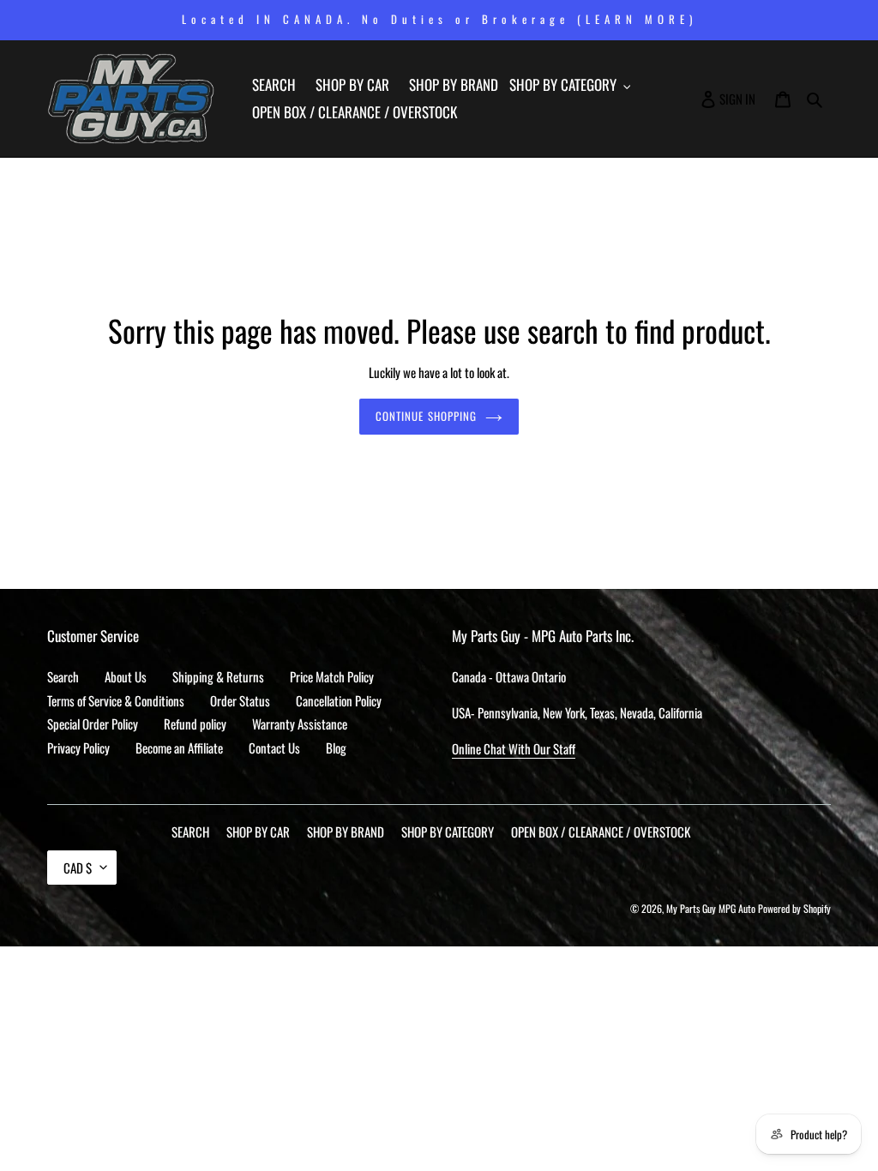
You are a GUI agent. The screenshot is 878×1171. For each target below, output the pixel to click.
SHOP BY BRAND (345, 831)
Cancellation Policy (339, 700)
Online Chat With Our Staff (513, 748)
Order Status (240, 700)
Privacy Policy (78, 747)
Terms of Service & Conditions (115, 700)
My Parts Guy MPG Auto (710, 908)
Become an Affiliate (179, 747)
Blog (336, 747)
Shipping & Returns (218, 676)
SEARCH (190, 831)
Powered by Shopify (794, 908)
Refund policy (195, 723)
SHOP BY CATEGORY (447, 831)
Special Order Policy (92, 723)
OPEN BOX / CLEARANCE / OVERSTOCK (600, 831)
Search (63, 676)
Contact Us (274, 747)
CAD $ (77, 867)
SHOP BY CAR (258, 831)
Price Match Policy (332, 676)
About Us (126, 676)
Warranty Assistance (299, 723)
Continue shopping (426, 415)
